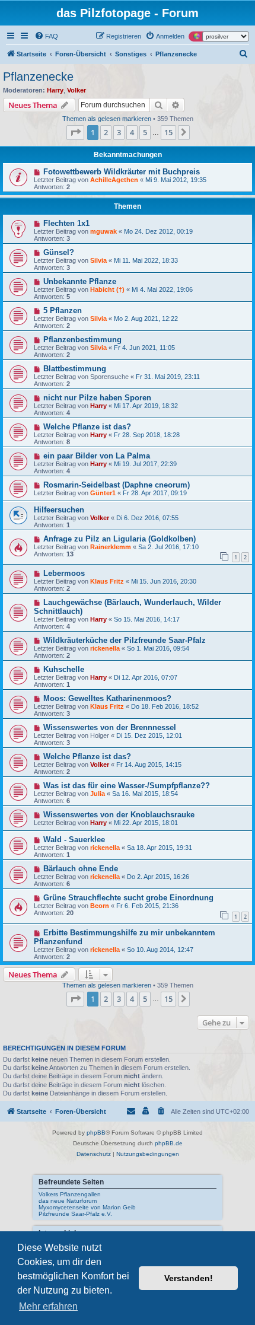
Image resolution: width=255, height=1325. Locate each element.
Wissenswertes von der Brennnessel (109, 727)
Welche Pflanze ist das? (87, 426)
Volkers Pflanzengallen (70, 1194)
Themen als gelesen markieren (106, 118)
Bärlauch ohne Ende (80, 868)
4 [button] (132, 132)
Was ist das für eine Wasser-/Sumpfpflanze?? (126, 785)
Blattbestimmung (74, 368)
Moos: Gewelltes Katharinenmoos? (107, 698)
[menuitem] (46, 36)
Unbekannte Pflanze (79, 281)
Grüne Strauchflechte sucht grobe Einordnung (128, 897)
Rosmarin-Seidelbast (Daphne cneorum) (116, 484)
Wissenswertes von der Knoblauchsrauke (119, 814)
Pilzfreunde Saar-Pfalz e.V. (75, 1214)
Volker (76, 90)
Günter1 (103, 492)
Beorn (99, 905)
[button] (75, 132)
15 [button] (168, 132)
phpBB (96, 1132)
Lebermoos (64, 573)
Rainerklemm (110, 546)
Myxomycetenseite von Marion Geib (87, 1207)
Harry (55, 90)
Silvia (98, 260)
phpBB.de (169, 1143)
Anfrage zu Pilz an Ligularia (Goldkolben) (119, 538)
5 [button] (145, 132)
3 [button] (119, 132)
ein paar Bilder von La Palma (96, 455)
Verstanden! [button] (188, 1278)
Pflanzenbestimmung (82, 339)
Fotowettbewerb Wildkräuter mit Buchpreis (121, 171)
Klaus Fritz (107, 581)
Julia (97, 793)
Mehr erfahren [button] (48, 1306)
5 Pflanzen (62, 310)
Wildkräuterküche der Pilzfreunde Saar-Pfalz (124, 640)
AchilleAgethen (114, 179)
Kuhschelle (63, 669)
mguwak (103, 231)
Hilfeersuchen (59, 509)
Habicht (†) (107, 289)
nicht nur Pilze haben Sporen (97, 397)
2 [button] (106, 132)
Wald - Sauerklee (74, 839)
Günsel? (58, 252)
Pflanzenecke (38, 76)
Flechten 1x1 (66, 223)
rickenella (105, 648)
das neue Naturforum (68, 1200)
